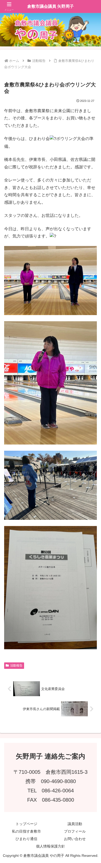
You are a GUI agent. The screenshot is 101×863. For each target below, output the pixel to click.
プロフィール (75, 831)
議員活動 (75, 824)
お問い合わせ (75, 839)
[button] (90, 703)
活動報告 (16, 665)
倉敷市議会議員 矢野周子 (50, 6)
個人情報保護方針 (50, 846)
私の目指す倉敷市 (26, 831)
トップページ (26, 824)
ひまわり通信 (26, 839)
